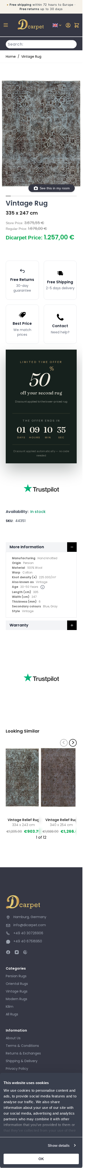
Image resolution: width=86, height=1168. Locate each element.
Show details (59, 1145)
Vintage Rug (31, 56)
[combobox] (41, 43)
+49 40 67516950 (27, 941)
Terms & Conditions (22, 1045)
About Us (13, 1038)
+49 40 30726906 (28, 933)
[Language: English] (57, 25)
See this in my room (55, 188)
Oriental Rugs (17, 983)
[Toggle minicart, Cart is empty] (77, 25)
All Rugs (12, 1014)
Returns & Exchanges (23, 1053)
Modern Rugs (16, 999)
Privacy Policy (17, 1068)
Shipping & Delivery (22, 1061)
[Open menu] (6, 25)
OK (41, 1159)
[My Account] (68, 25)
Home (11, 56)
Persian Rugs (16, 976)
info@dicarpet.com (29, 925)
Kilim (9, 1006)
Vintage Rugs (16, 991)
